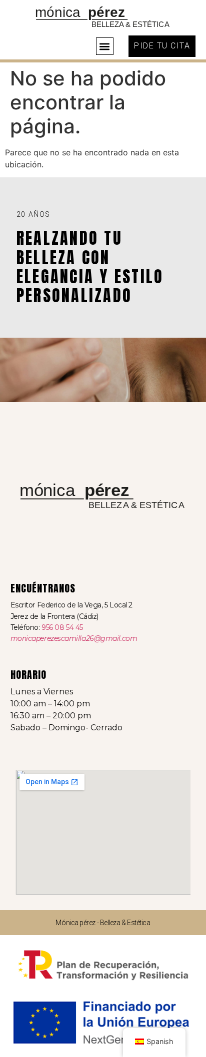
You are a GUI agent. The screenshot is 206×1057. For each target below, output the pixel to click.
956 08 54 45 (62, 627)
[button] (105, 46)
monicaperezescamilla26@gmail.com (74, 638)
